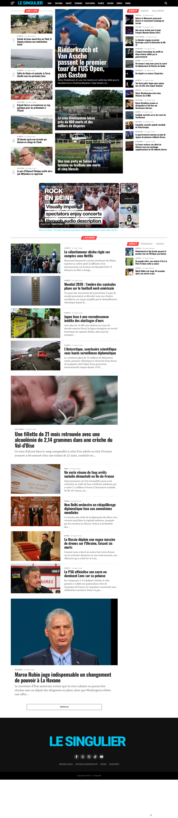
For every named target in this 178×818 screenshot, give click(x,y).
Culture (110, 3)
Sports (119, 3)
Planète (101, 3)
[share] (114, 185)
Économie (78, 3)
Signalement (114, 764)
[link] (43, 187)
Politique (59, 3)
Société (69, 3)
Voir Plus (64, 707)
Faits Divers (90, 3)
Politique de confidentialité (86, 764)
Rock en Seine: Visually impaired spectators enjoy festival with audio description (78, 186)
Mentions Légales (66, 764)
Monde (128, 3)
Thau (49, 3)
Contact (103, 764)
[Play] (129, 209)
